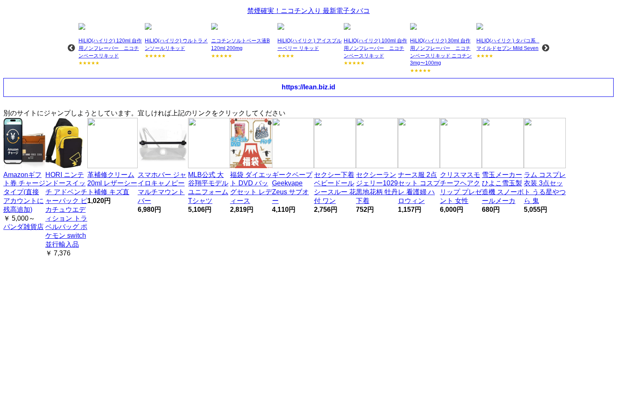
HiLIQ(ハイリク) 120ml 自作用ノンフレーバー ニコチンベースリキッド (110, 48)
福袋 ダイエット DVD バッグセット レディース (251, 187)
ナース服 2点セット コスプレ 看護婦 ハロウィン (419, 187)
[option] (110, 45)
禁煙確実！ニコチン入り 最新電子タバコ (308, 10)
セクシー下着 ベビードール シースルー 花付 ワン (335, 187)
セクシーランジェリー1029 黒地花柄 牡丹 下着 (377, 187)
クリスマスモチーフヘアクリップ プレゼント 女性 (461, 187)
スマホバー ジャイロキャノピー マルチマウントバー (162, 187)
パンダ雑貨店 (23, 226)
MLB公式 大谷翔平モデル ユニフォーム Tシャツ (208, 187)
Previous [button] (71, 48)
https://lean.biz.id (308, 87)
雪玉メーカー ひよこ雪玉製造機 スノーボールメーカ (503, 187)
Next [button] (545, 48)
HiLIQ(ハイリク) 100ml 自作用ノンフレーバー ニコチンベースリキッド (375, 48)
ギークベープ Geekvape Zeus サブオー (292, 187)
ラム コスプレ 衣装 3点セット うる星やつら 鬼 (545, 187)
